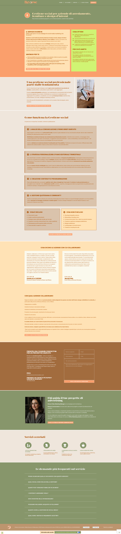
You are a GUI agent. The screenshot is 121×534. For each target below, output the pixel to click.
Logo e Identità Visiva (86, 450)
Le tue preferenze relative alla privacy (66, 532)
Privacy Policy (86, 527)
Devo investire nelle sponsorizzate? (40, 499)
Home (60, 2)
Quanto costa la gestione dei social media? (43, 510)
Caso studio (84, 2)
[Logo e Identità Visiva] (83, 445)
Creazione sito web (49, 450)
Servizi (75, 2)
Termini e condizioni (108, 527)
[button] (60, 476)
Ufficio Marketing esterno (30, 451)
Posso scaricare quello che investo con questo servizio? (48, 476)
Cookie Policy (96, 527)
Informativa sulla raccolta (47, 532)
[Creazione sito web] (46, 445)
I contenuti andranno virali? (38, 493)
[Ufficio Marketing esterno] (28, 445)
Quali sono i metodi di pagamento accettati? (43, 515)
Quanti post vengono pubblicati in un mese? (43, 487)
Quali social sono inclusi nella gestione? (42, 482)
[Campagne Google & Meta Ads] (65, 445)
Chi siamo (68, 2)
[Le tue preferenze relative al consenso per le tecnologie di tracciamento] (2, 533)
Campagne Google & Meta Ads (69, 451)
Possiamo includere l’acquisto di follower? (43, 504)
